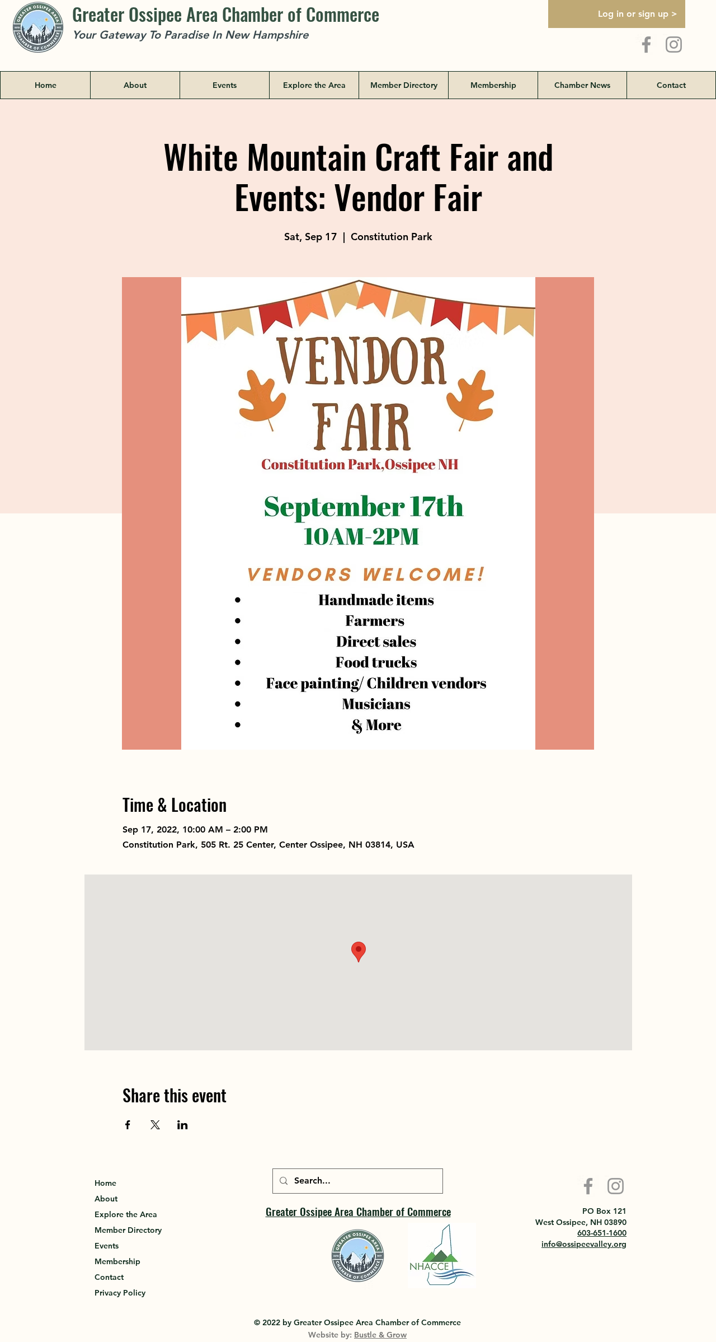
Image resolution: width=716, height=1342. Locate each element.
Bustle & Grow (380, 1335)
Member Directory (128, 1230)
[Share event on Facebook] (128, 1124)
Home (105, 1183)
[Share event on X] (155, 1124)
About (106, 1199)
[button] (314, 85)
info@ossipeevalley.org (583, 1244)
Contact (109, 1277)
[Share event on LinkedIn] (182, 1124)
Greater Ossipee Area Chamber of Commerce (225, 14)
